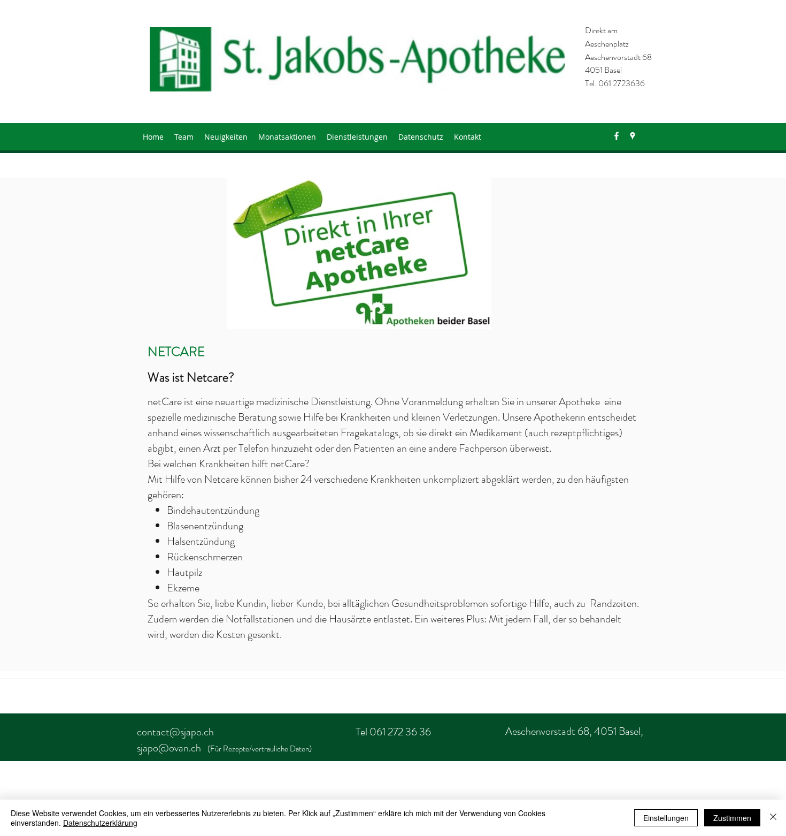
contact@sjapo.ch (175, 732)
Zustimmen (732, 817)
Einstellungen (666, 817)
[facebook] (616, 136)
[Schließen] (773, 817)
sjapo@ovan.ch (169, 748)
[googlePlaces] (632, 136)
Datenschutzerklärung (100, 822)
